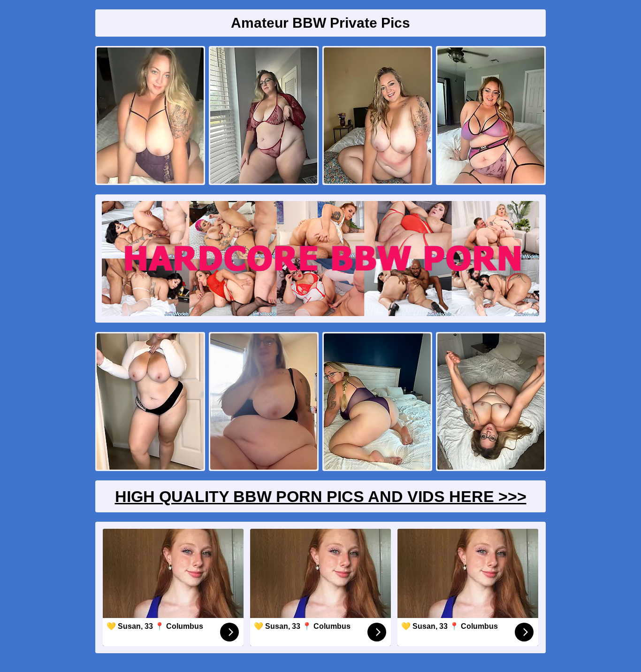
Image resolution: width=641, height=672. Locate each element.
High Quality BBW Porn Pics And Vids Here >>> (321, 496)
